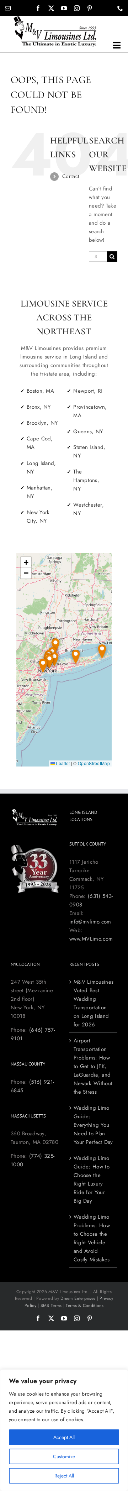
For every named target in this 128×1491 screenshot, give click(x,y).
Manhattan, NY (40, 492)
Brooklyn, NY (42, 423)
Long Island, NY (41, 467)
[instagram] (77, 8)
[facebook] (38, 8)
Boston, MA (40, 391)
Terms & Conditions (84, 1305)
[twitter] (51, 8)
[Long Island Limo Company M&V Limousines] (55, 18)
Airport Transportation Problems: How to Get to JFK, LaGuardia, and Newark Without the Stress (93, 1066)
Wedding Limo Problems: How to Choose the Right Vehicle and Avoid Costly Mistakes (92, 1238)
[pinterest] (89, 8)
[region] (64, 1430)
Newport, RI (87, 391)
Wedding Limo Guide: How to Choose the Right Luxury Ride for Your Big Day (92, 1179)
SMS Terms (51, 1305)
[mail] (8, 8)
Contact (70, 176)
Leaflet (62, 763)
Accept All (64, 1437)
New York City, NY (38, 516)
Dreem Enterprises (77, 1298)
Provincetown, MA (90, 411)
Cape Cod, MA (40, 443)
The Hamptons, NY (86, 480)
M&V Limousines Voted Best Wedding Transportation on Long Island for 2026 (93, 1003)
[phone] (120, 8)
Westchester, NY (88, 509)
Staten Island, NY (89, 451)
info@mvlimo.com (90, 922)
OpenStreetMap (94, 763)
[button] (102, 651)
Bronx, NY (39, 407)
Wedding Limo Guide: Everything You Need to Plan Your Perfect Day (93, 1125)
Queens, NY (88, 431)
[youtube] (64, 8)
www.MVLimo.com (91, 939)
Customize (64, 1456)
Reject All (64, 1475)
